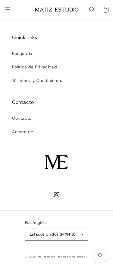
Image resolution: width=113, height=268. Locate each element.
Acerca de (22, 131)
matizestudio (46, 256)
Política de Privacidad (34, 67)
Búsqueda (22, 53)
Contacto (22, 118)
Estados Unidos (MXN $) (53, 234)
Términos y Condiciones (37, 80)
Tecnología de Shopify (71, 256)
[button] (7, 9)
